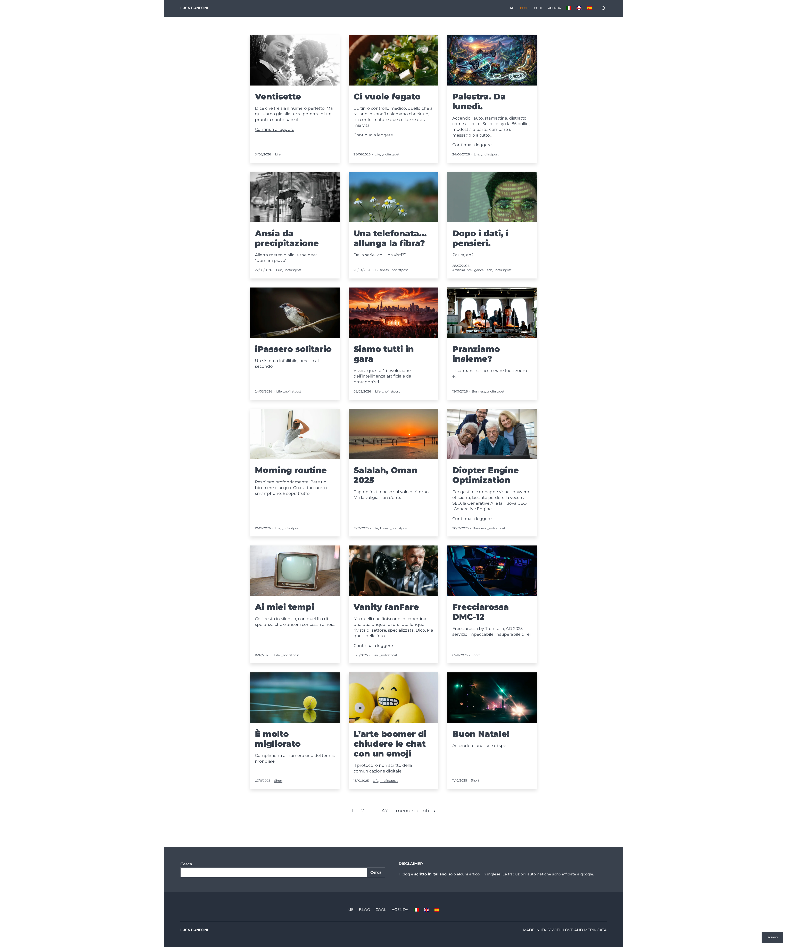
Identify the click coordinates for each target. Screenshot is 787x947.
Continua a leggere (274, 129)
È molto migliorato (278, 739)
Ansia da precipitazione (287, 238)
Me (512, 8)
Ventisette (278, 96)
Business (382, 270)
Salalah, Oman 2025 (385, 475)
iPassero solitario (293, 349)
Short (476, 655)
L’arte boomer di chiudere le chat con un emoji (390, 744)
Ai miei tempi (284, 607)
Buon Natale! (481, 734)
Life (278, 154)
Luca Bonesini (194, 8)
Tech (488, 270)
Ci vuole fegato (387, 96)
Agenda (554, 8)
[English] (579, 8)
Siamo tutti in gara (384, 354)
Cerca (186, 863)
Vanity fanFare (386, 607)
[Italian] (569, 8)
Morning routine (291, 470)
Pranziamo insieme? (476, 354)
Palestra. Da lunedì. (479, 101)
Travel (384, 528)
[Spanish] (589, 8)
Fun (279, 270)
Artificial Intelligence (468, 270)
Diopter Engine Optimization (485, 475)
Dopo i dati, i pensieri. (480, 238)
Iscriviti (772, 937)
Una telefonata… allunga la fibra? (390, 238)
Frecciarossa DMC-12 (480, 612)
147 (384, 811)
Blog (524, 8)
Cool (538, 8)
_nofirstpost (390, 154)
